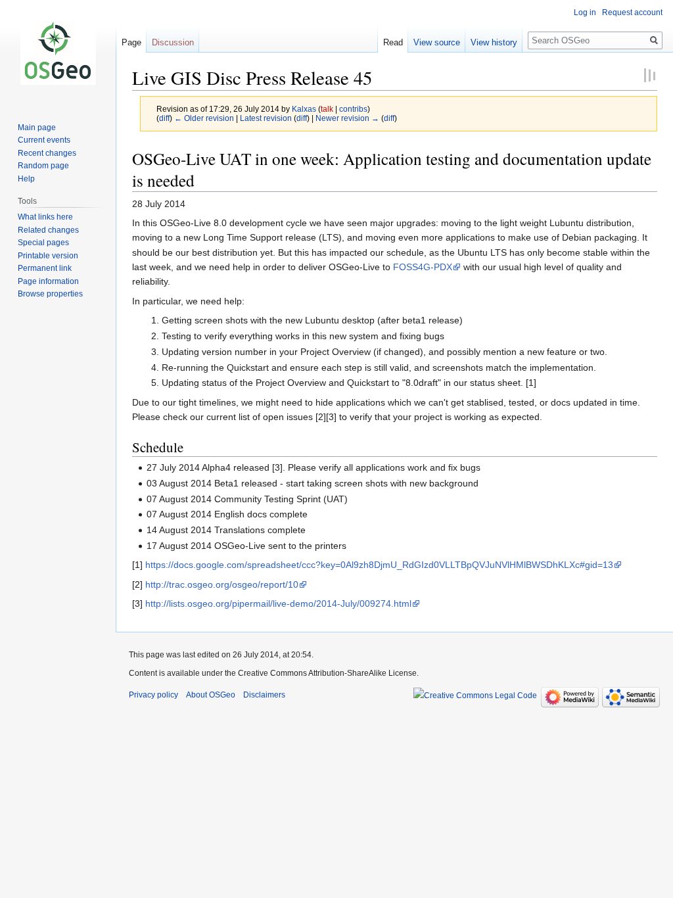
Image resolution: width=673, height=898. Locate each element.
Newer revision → (347, 118)
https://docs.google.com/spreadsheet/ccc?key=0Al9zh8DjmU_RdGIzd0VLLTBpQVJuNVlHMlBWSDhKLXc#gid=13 (379, 564)
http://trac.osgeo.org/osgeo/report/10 (221, 584)
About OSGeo (210, 694)
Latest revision (266, 118)
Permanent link (45, 268)
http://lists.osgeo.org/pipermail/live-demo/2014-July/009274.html (278, 603)
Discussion (173, 42)
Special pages (43, 242)
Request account (632, 12)
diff (164, 118)
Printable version (48, 255)
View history (494, 42)
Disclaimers (264, 694)
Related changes (48, 230)
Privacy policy (153, 694)
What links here (45, 217)
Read (393, 42)
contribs (353, 109)
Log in (585, 12)
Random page (43, 165)
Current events (44, 140)
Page (131, 42)
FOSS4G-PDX (422, 267)
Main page (37, 127)
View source (436, 42)
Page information (48, 281)
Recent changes (47, 153)
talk (327, 109)
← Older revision (204, 118)
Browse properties (50, 293)
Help (26, 178)
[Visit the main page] (57, 52)
